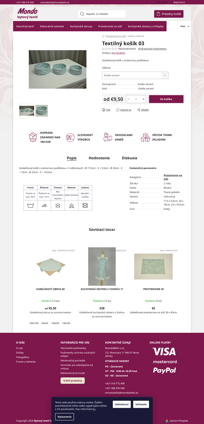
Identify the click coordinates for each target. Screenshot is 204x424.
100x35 (66, 323)
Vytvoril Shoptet (179, 420)
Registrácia (179, 2)
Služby (20, 352)
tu (94, 409)
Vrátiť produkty (72, 380)
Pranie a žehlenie (26, 361)
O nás (19, 348)
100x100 (34, 323)
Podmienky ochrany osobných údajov (78, 354)
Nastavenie (64, 416)
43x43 (45, 323)
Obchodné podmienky (73, 348)
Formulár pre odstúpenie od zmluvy (77, 366)
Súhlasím (141, 404)
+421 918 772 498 (115, 383)
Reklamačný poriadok (73, 360)
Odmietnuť (122, 404)
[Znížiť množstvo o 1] (128, 99)
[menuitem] (25, 26)
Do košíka (166, 99)
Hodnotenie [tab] (99, 157)
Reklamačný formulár (73, 373)
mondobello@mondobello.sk (54, 2)
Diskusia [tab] (129, 157)
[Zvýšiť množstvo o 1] (143, 99)
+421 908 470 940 (25, 2)
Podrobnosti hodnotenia (152, 48)
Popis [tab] (72, 157)
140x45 (55, 323)
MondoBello (118, 53)
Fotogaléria (22, 357)
